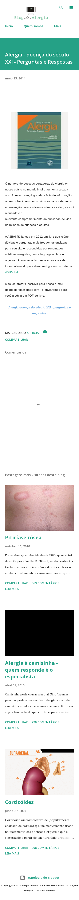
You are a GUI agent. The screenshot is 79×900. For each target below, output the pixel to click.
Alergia (33, 333)
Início (9, 26)
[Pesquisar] (61, 7)
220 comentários (45, 722)
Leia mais (12, 589)
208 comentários (45, 848)
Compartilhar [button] (16, 340)
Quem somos (33, 26)
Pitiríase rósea (23, 537)
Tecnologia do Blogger (42, 878)
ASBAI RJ (11, 272)
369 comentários (45, 583)
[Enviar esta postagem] (45, 333)
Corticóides (19, 801)
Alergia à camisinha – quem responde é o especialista (32, 669)
